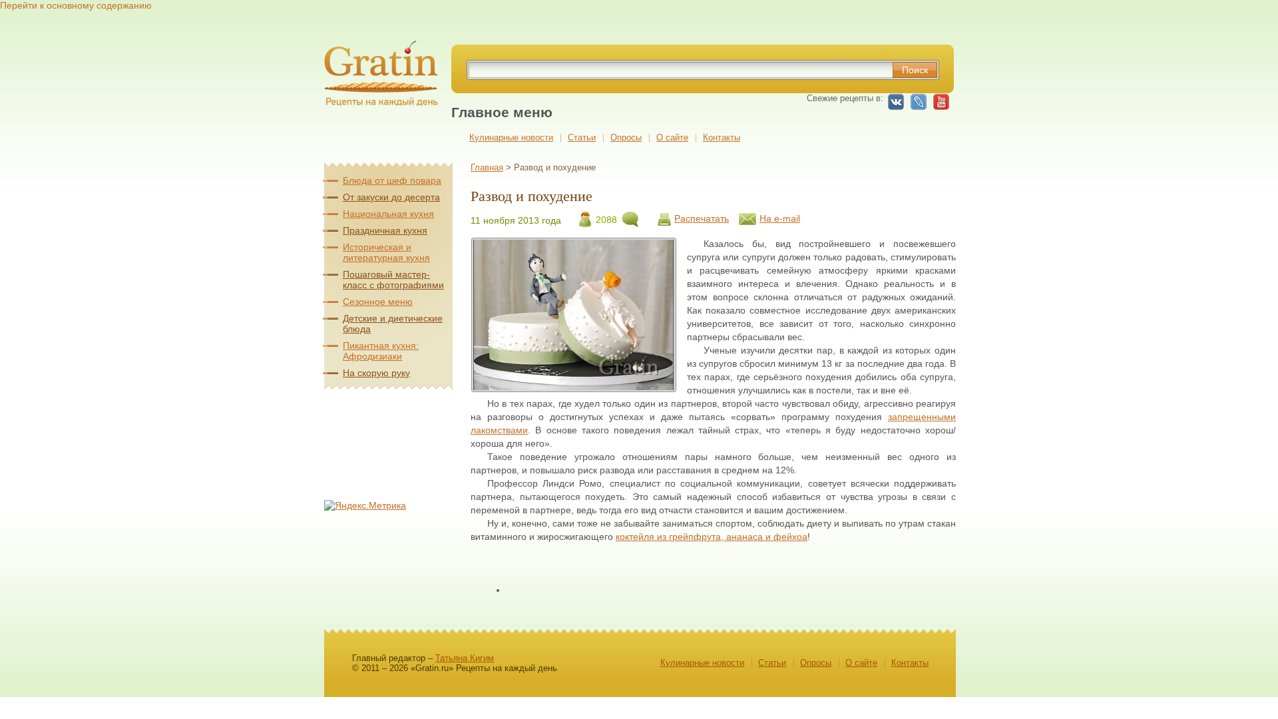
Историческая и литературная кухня (386, 252)
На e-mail (779, 218)
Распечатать (701, 218)
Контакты (721, 137)
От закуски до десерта (391, 197)
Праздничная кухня (385, 230)
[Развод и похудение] (573, 386)
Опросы (626, 137)
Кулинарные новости (511, 137)
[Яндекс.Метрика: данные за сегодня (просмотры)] (365, 505)
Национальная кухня (388, 213)
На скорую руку (376, 372)
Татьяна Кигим (464, 658)
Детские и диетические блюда (393, 323)
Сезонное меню (378, 301)
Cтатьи (582, 137)
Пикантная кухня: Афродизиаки (381, 350)
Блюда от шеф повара (392, 180)
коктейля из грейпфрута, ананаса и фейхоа (711, 536)
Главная (487, 167)
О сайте (672, 137)
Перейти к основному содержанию (76, 5)
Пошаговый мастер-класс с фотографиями (393, 279)
